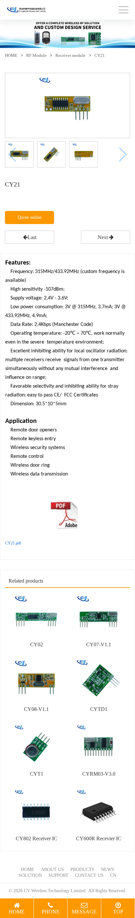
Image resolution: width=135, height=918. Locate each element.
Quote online (30, 217)
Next (103, 237)
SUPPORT (58, 875)
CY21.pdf (13, 543)
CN (113, 875)
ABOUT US (52, 869)
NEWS (107, 869)
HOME (11, 55)
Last (32, 237)
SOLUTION (30, 875)
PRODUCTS (82, 869)
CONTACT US (89, 875)
